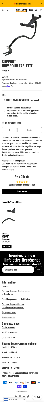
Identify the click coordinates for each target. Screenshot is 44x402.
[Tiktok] (28, 396)
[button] (31, 9)
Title (4, 94)
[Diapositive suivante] (41, 3)
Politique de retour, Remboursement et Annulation (16, 293)
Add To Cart (6, 246)
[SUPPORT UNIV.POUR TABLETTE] (8, 218)
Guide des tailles (8, 317)
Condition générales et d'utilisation (16, 299)
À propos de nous (9, 312)
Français (12, 399)
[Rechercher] (7, 10)
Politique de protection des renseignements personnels (13, 306)
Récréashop (24, 391)
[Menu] (2, 10)
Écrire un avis (22, 191)
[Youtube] (24, 396)
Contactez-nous (8, 327)
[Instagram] (20, 396)
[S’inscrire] (38, 269)
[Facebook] (15, 396)
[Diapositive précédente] (2, 3)
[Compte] (36, 10)
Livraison (5, 286)
